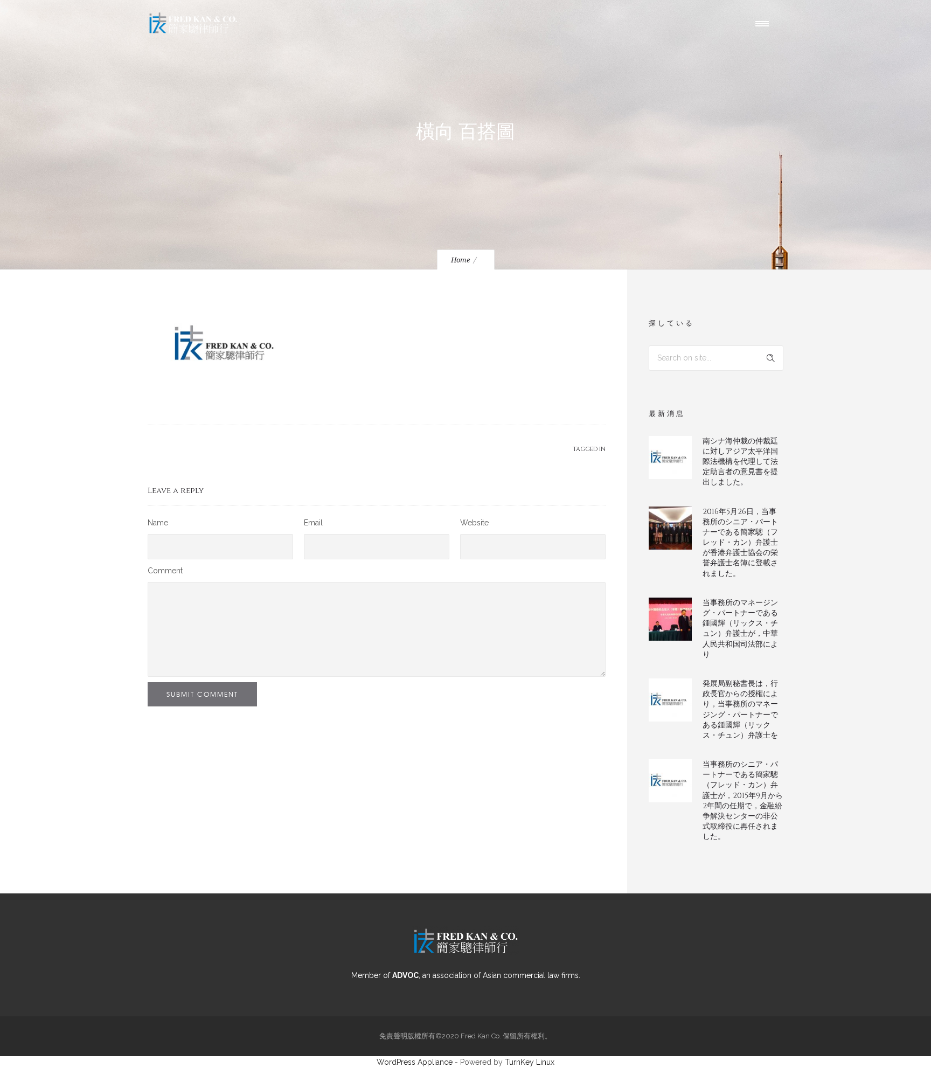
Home (460, 260)
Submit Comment (202, 694)
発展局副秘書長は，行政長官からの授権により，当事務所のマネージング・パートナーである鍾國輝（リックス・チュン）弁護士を (740, 709)
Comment (165, 570)
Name (158, 522)
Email (313, 522)
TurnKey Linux (529, 1062)
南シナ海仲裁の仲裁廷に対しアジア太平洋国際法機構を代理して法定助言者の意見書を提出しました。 (740, 462)
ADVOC (405, 975)
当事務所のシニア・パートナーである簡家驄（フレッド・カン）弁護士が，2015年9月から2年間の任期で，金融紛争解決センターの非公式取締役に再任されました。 (743, 800)
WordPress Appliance (415, 1062)
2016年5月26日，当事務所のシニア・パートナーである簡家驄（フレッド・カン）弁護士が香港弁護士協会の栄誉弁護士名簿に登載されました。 (740, 543)
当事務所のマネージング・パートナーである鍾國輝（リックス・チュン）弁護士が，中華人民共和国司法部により (740, 629)
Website (474, 522)
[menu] (764, 23)
